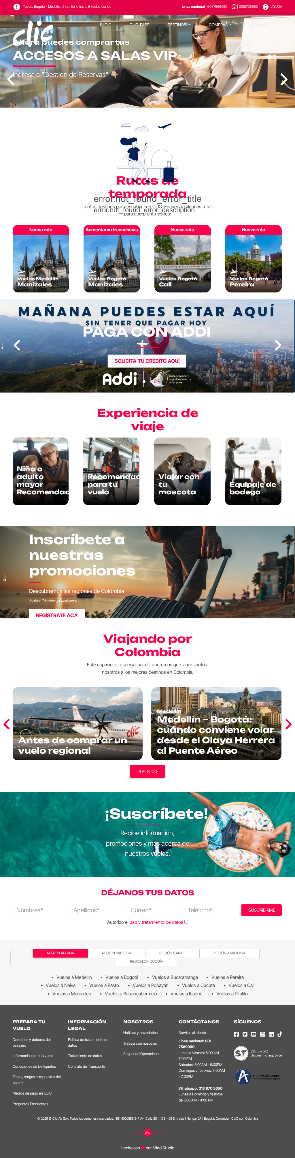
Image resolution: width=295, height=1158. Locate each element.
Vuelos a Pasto (104, 985)
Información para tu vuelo (33, 1056)
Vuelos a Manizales (71, 993)
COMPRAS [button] (218, 24)
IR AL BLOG (147, 771)
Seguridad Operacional (141, 1054)
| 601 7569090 (204, 6)
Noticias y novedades (140, 1033)
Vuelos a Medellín (74, 977)
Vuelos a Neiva (60, 985)
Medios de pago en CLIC (32, 1093)
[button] (144, 381)
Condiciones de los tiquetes (34, 1066)
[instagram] (262, 1034)
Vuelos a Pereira (227, 977)
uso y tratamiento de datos (156, 922)
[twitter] (245, 1034)
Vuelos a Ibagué (187, 993)
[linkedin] (271, 1034)
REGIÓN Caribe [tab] (172, 953)
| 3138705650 (247, 6)
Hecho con (130, 1147)
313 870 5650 (210, 1088)
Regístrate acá (57, 616)
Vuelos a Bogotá (121, 977)
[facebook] (236, 1034)
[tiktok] (279, 1034)
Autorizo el (145, 922)
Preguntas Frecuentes (30, 1104)
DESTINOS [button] (177, 24)
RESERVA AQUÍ (146, 374)
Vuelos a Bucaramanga (175, 977)
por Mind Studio (159, 1147)
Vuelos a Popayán (151, 985)
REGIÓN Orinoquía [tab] (146, 961)
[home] (33, 24)
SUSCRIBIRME (261, 910)
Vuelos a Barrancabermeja (131, 993)
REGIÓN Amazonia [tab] (229, 953)
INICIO (105, 24)
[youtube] (253, 1034)
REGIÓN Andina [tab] (60, 953)
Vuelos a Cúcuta (198, 985)
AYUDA (276, 6)
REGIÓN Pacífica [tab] (116, 953)
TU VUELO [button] (260, 24)
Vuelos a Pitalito (232, 993)
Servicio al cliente (192, 1033)
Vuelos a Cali (241, 985)
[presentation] (17, 346)
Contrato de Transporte (86, 1066)
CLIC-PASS (139, 24)
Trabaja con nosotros (140, 1043)
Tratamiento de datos (85, 1056)
